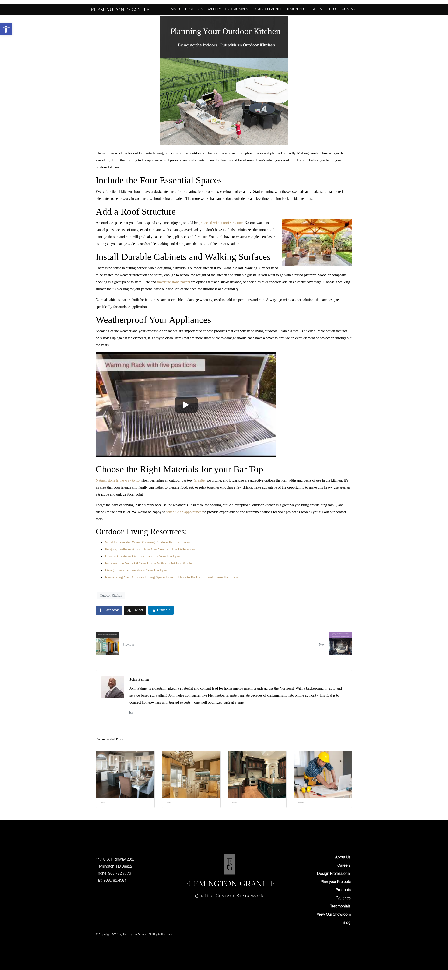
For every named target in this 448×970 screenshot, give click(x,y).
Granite (199, 480)
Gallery (213, 9)
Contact (349, 9)
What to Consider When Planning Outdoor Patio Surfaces (147, 542)
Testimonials (236, 9)
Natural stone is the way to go (118, 480)
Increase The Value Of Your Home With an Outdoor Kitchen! (150, 563)
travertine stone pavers (173, 282)
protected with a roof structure (221, 223)
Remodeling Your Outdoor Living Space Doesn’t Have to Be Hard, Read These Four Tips (171, 577)
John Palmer (140, 679)
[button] (6, 29)
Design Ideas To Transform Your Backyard (136, 570)
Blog (333, 9)
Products (194, 9)
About (176, 9)
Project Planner (267, 9)
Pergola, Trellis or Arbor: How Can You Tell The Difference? (150, 549)
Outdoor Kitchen (111, 595)
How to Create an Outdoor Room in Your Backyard (143, 556)
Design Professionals (306, 9)
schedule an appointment (184, 512)
